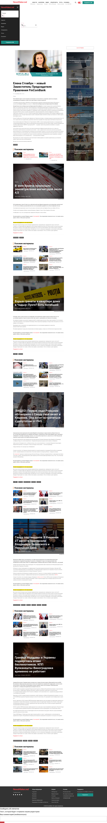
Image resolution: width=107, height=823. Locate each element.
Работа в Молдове (52, 4)
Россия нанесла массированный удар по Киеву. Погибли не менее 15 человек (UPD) (30, 769)
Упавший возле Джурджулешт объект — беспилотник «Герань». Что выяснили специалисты (56, 267)
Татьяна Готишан (52, 262)
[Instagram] (17, 794)
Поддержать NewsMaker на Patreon (40, 802)
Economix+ (66, 2)
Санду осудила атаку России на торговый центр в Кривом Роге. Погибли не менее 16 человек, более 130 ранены (30, 753)
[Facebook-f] (13, 794)
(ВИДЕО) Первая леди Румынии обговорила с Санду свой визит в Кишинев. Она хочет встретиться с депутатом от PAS (30, 617)
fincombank (15, 144)
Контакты (34, 795)
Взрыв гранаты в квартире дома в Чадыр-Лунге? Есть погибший (30, 249)
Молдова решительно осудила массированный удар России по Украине (55, 761)
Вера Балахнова (52, 772)
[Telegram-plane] (21, 794)
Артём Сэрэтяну (26, 262)
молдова (30, 740)
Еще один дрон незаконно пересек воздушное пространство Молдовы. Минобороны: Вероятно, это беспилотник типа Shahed (30, 268)
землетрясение (15, 237)
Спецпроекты (54, 2)
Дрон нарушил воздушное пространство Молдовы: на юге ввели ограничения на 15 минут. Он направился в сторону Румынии (30, 259)
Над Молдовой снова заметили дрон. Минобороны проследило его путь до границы (56, 769)
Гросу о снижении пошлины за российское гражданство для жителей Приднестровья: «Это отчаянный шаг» (55, 510)
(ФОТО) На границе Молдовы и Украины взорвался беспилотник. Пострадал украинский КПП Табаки (56, 752)
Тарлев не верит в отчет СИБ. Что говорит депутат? (55, 501)
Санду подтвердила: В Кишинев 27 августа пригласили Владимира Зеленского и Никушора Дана (30, 493)
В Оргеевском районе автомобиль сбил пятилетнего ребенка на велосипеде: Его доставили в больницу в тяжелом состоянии (55, 259)
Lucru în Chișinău (80, 47)
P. (13, 93)
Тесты (60, 2)
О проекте (34, 791)
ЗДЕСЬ (56, 574)
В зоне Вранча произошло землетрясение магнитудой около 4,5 (30, 365)
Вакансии (34, 798)
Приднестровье (40, 4)
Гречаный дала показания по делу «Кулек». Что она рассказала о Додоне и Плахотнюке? (55, 493)
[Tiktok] (19, 794)
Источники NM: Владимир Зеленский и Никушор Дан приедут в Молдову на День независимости (30, 501)
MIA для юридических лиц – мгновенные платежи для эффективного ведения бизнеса (30, 156)
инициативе (17, 454)
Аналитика (41, 2)
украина (35, 740)
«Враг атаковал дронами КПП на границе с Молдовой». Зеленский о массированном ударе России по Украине (30, 761)
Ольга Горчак (17, 196)
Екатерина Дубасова (52, 496)
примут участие (40, 577)
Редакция (34, 793)
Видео (47, 2)
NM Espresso (32, 4)
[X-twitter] (15, 794)
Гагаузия (45, 4)
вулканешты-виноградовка (17, 740)
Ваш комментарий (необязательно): (13, 814)
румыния (21, 237)
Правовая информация (37, 800)
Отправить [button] (2, 822)
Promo (14, 96)
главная (25, 740)
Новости (34, 2)
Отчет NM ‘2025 (68, 4)
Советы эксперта (60, 4)
